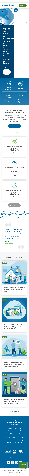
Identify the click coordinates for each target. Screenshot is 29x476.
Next (26, 23)
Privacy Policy (9, 440)
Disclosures (8, 437)
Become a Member (15, 126)
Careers (10, 428)
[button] (23, 465)
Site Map (9, 442)
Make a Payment (12, 430)
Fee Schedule (18, 440)
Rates (20, 428)
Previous (22, 23)
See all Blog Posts (14, 411)
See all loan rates (14, 205)
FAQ (20, 430)
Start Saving (7, 72)
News (15, 428)
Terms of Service (17, 437)
